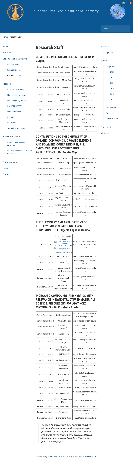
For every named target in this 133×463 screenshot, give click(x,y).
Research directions (15, 89)
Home (5, 37)
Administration (13, 64)
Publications (12, 122)
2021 (112, 83)
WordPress (52, 456)
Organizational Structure (15, 58)
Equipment (110, 52)
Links (5, 168)
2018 (112, 94)
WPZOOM (91, 456)
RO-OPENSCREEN (14, 106)
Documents (106, 127)
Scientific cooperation (16, 128)
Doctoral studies (14, 111)
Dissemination (112, 118)
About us (7, 52)
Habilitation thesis (11, 136)
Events (104, 60)
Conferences (111, 107)
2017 (112, 99)
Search (127, 28)
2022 (112, 77)
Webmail (105, 133)
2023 (112, 72)
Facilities (105, 46)
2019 (112, 88)
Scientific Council (14, 70)
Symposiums (111, 66)
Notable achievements (16, 95)
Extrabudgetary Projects (17, 100)
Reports (10, 117)
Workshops (110, 113)
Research (7, 83)
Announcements (11, 162)
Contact (6, 174)
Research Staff (14, 75)
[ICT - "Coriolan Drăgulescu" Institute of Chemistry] (117, 11)
